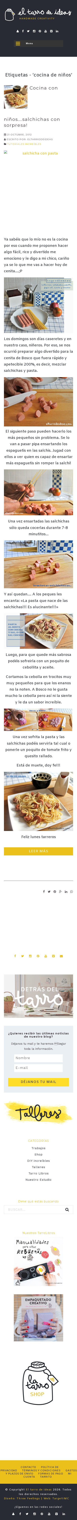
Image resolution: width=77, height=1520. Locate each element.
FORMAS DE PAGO (50, 1473)
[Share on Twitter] (49, 891)
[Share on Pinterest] (55, 891)
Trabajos (38, 1148)
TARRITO (46, 1477)
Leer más (38, 851)
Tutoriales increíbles (24, 144)
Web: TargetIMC (56, 1498)
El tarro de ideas (39, 1489)
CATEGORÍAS (38, 1141)
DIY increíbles (38, 1161)
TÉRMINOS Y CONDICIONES (41, 1470)
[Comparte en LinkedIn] (66, 891)
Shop (39, 1154)
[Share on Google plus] (60, 891)
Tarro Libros (38, 1173)
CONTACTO (28, 1467)
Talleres (38, 1167)
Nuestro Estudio (38, 1179)
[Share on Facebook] (44, 891)
